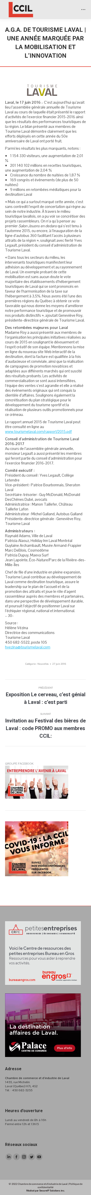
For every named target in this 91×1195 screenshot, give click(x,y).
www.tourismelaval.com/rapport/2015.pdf (38, 431)
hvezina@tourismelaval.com (27, 647)
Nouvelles (43, 663)
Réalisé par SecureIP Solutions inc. (45, 1190)
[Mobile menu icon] (83, 9)
